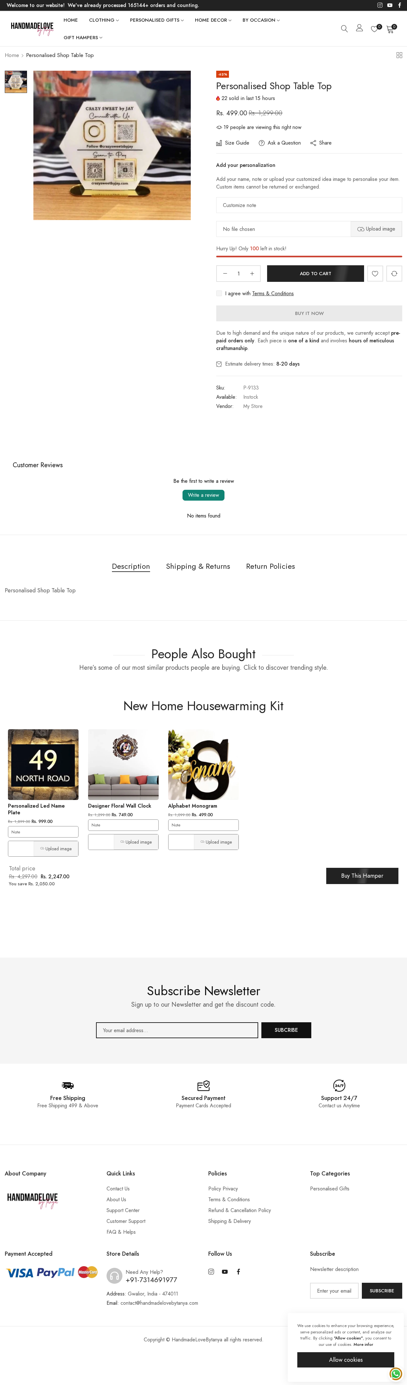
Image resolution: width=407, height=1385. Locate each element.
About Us (116, 1199)
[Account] (359, 29)
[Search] (344, 29)
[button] (375, 273)
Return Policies (270, 566)
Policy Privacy (223, 1188)
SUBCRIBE (286, 1030)
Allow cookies (346, 1360)
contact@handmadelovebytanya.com (152, 1303)
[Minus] (225, 273)
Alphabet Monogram (192, 806)
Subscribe (382, 1290)
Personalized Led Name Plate (36, 809)
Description (131, 566)
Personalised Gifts (329, 1188)
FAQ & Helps (121, 1232)
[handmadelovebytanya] (32, 28)
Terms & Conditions (273, 293)
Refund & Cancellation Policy (239, 1210)
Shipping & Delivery (229, 1221)
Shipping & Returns (198, 566)
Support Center (123, 1210)
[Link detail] (380, 5)
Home (12, 55)
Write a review (203, 495)
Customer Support (126, 1221)
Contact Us (118, 1188)
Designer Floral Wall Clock (119, 806)
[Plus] (252, 273)
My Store (253, 406)
